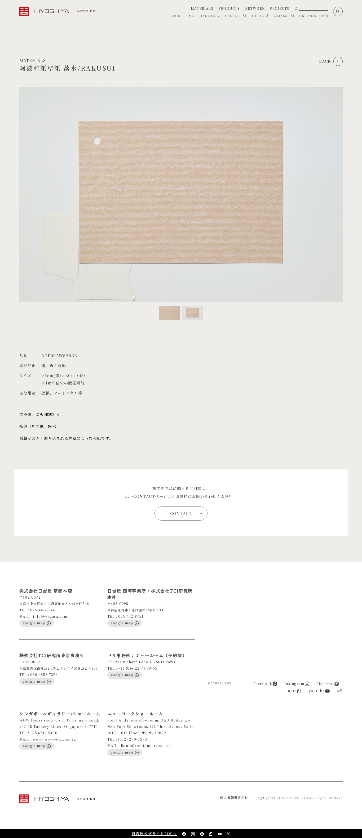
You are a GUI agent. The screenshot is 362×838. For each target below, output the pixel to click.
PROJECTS (279, 8)
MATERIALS (202, 8)
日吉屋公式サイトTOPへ (154, 833)
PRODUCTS (229, 8)
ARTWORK (255, 8)
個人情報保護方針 (234, 797)
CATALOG (282, 16)
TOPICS (258, 16)
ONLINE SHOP (312, 16)
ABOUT (177, 16)
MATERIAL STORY (204, 16)
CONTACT (234, 16)
